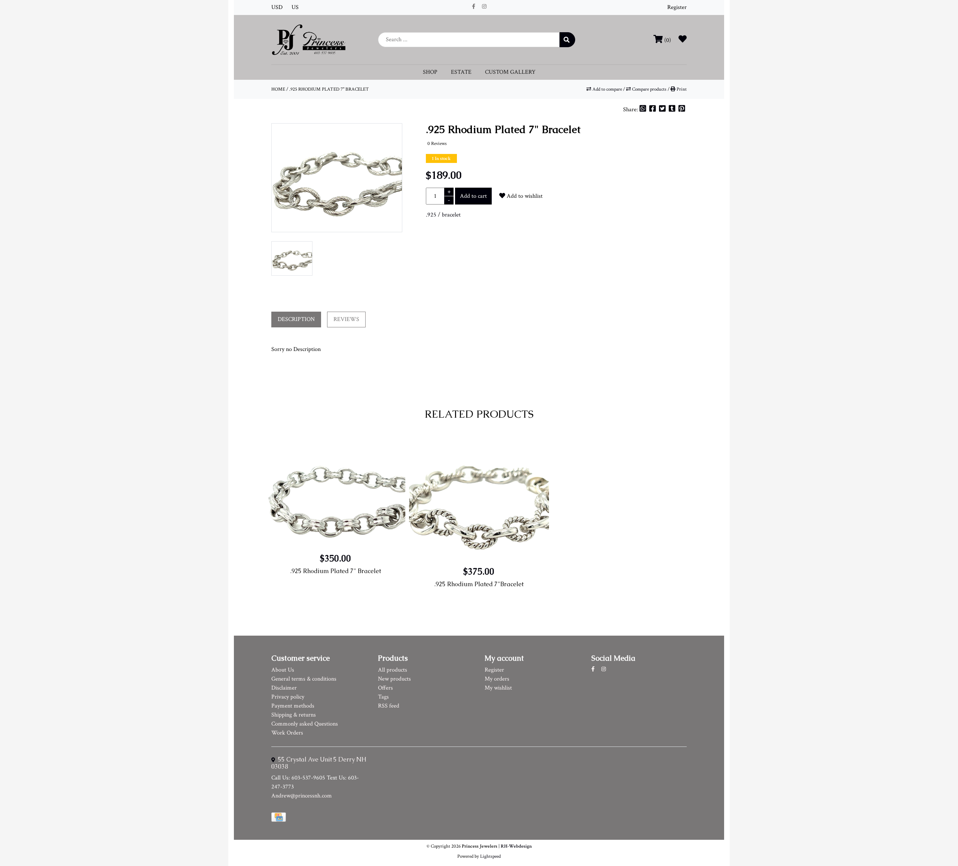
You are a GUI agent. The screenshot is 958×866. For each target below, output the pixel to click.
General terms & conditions (303, 679)
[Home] (308, 39)
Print (681, 89)
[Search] (567, 39)
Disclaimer (284, 688)
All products (392, 670)
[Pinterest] (681, 109)
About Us (282, 670)
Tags (383, 697)
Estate (461, 72)
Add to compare (607, 89)
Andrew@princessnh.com (301, 796)
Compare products (649, 89)
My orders (497, 679)
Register (677, 7)
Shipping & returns (293, 715)
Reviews (346, 319)
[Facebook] (653, 109)
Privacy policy (287, 697)
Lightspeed (490, 856)
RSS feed (388, 706)
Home (278, 89)
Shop (430, 72)
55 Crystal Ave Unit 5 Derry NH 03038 (318, 763)
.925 (431, 215)
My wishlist (498, 688)
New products (394, 679)
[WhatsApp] (644, 109)
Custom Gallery (510, 72)
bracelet (451, 215)
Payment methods (292, 706)
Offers (385, 688)
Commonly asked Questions (304, 724)
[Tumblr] (673, 109)
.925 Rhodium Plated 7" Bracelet (329, 89)
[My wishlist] (682, 40)
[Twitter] (663, 109)
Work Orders (287, 733)
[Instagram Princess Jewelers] (484, 6)
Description (296, 319)
